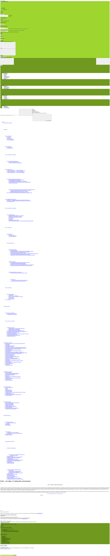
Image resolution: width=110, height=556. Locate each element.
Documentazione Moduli (14, 250)
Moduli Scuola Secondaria (12, 249)
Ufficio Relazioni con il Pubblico (6, 538)
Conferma (4, 56)
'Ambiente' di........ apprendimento (13, 295)
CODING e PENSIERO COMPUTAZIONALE (14, 469)
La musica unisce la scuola (9, 387)
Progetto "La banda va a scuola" (10, 405)
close (1, 65)
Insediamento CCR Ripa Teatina (11, 422)
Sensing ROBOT (11, 470)
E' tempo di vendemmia (9, 395)
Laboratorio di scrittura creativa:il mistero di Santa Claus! (17, 454)
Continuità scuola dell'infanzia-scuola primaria (13, 457)
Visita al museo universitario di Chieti (11, 355)
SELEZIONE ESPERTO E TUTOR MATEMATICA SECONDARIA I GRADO (22, 251)
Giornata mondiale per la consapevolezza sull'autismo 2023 (14, 353)
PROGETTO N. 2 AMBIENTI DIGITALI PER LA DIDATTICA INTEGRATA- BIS (19, 200)
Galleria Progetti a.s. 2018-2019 (10, 441)
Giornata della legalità (8, 372)
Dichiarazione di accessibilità (6, 539)
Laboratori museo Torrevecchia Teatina (12, 459)
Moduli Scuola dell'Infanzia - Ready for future (15, 272)
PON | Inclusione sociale (36, 112)
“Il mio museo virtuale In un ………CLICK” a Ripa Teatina (15, 171)
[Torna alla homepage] (55, 57)
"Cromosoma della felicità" (9, 357)
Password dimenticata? (3, 17)
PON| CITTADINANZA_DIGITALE (12, 161)
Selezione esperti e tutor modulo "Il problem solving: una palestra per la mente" (21, 265)
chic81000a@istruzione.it (11, 530)
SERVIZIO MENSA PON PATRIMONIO (15, 180)
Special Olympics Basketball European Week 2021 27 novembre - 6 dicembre (17, 333)
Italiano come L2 (9, 138)
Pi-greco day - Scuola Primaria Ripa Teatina (11, 358)
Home (33, 109)
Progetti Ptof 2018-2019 (7, 415)
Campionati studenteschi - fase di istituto (11, 406)
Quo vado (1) (9, 136)
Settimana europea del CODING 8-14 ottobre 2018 (16, 472)
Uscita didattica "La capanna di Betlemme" (13, 432)
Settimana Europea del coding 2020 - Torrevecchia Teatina (13, 394)
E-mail (9, 28)
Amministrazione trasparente (6, 542)
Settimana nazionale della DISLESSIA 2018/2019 (14, 478)
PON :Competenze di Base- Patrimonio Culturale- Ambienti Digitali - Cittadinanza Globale (19, 192)
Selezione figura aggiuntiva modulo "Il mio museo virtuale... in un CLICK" (21, 190)
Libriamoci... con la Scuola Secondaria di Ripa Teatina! (13, 376)
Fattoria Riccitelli (9, 461)
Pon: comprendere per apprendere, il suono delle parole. (18, 263)
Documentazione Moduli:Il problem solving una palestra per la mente (20, 262)
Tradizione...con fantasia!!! (14, 455)
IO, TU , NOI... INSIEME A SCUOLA (12, 476)
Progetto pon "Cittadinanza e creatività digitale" (15, 162)
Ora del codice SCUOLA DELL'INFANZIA (15, 471)
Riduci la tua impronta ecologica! (10, 374)
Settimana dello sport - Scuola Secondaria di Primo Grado (17, 328)
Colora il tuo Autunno (10, 473)
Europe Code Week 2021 (9, 378)
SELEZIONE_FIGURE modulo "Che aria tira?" (15, 216)
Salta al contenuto (2, 0)
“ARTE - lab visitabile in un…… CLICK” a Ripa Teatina (15, 170)
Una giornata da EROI (10, 456)
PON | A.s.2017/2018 (35, 111)
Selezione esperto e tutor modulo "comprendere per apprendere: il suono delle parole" (22, 264)
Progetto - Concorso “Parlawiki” (10, 354)
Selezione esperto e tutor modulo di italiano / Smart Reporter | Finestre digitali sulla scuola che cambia (24, 253)
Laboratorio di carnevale (9, 390)
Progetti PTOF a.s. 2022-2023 (8, 342)
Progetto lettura (8, 359)
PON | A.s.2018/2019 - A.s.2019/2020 (11, 208)
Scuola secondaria (8, 431)
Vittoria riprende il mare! (9, 349)
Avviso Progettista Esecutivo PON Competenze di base (18, 252)
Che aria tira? (11, 218)
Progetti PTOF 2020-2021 (7, 386)
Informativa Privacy (4, 537)
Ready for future (9, 234)
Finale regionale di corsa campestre (12, 313)
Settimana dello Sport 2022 (11, 327)
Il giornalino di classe (10, 458)
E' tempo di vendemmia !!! (9, 380)
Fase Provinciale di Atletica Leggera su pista (13, 332)
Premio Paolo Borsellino (9, 407)
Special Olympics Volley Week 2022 (12, 334)
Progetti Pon (34, 110)
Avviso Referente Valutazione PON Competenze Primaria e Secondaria (20, 254)
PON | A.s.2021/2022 (9, 146)
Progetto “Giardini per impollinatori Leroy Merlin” (12, 373)
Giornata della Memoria (9, 391)
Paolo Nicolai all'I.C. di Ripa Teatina (12, 474)
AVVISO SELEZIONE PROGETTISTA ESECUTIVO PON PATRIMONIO (19, 182)
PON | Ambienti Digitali (10, 201)
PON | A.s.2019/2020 (9, 169)
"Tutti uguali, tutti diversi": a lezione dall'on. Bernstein (14, 433)
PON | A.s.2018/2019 (9, 227)
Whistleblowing (4, 540)
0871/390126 (5, 529)
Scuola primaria (8, 424)
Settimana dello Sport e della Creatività (11, 408)
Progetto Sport (7, 423)
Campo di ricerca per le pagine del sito (5, 115)
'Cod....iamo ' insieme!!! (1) (12, 236)
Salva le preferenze (7, 522)
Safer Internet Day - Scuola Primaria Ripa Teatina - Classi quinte (14, 360)
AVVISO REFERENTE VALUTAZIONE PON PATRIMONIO (18, 181)
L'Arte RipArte (8, 344)
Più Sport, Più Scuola (7, 306)
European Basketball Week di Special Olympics (13, 335)
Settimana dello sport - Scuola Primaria (14, 329)
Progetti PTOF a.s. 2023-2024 (8, 122)
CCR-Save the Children (10, 477)
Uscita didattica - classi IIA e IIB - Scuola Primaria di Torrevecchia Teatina (16, 347)
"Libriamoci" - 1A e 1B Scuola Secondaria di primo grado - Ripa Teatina (15, 392)
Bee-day (7, 388)
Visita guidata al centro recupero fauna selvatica (13, 460)
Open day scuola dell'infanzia (9, 403)
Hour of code (7, 375)
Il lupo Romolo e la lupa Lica (9, 346)
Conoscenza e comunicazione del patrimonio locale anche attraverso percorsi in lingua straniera (22, 189)
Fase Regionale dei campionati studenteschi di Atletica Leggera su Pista (17, 331)
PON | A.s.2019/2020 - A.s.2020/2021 (11, 154)
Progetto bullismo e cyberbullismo (10, 345)
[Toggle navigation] (7, 61)
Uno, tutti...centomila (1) (10, 139)
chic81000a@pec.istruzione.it (11, 531)
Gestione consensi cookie (5, 541)
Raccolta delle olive (8, 379)
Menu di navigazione (48, 120)
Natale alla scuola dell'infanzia (10, 404)
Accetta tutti (2, 522)
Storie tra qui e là (9, 147)
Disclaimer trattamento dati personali (5, 548)
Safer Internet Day (8, 361)
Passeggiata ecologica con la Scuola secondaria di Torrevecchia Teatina (15, 343)
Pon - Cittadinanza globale (11, 214)
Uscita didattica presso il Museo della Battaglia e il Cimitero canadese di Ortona (16, 352)
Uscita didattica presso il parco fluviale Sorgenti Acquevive (13, 350)
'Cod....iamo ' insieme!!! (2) (12, 235)
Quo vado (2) (9, 137)
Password (9, 16)
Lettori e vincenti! (11, 297)
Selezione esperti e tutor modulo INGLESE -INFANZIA (20, 280)
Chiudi (1, 35)
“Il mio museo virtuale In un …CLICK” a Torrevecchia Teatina (15, 172)
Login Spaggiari (22, 30)
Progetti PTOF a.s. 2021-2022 (8, 371)
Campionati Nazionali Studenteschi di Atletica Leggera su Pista (15, 330)
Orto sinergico (11, 219)
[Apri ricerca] (103, 61)
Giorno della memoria (8, 362)
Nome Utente (10, 15)
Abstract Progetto (13, 279)
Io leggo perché (8, 364)
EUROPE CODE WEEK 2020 (10, 393)
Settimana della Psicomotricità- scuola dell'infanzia (12, 402)
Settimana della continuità (10, 462)
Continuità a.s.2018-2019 (9, 434)
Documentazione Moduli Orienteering (14, 220)
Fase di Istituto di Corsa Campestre (12, 314)
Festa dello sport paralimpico (9, 363)
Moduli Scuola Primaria (12, 261)
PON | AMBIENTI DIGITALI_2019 (11, 199)
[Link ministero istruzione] (4, 1)
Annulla (2, 56)
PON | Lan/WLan (8, 299)
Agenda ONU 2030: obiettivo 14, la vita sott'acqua (12, 356)
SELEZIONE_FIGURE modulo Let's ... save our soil (16, 215)
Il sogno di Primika (8, 351)
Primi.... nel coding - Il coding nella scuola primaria (16, 296)
